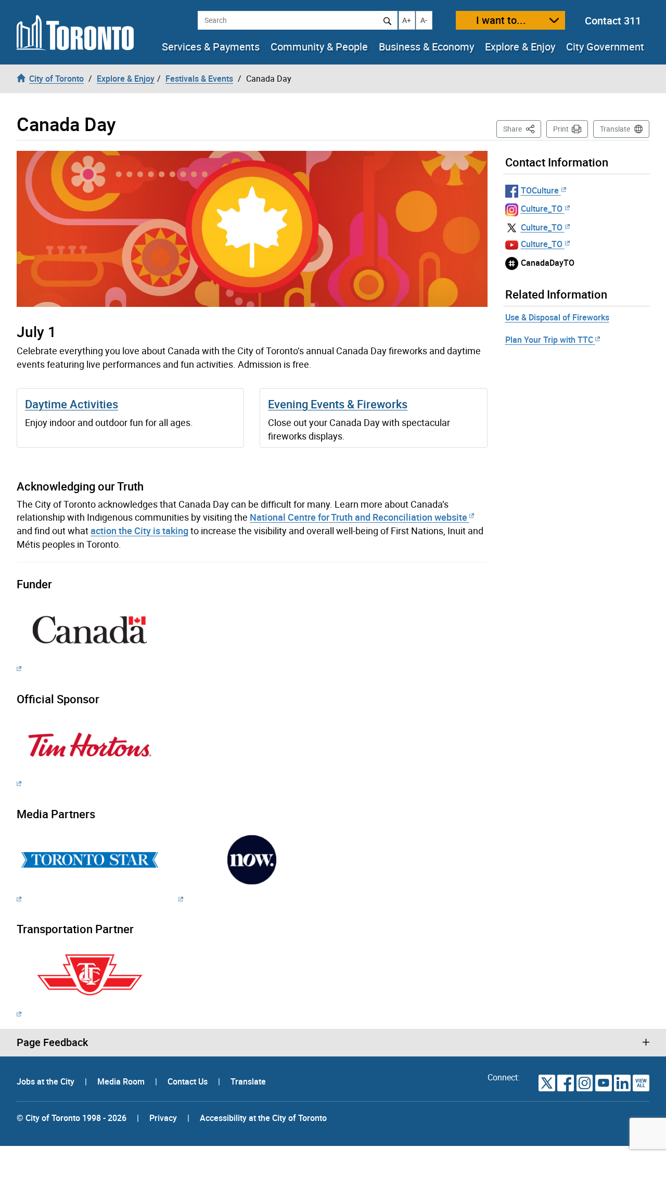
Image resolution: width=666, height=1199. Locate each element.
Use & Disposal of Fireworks (557, 317)
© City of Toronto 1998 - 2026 (71, 1118)
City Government (605, 47)
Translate (615, 129)
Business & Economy (426, 47)
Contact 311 (613, 21)
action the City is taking (139, 530)
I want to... (501, 20)
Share (522, 128)
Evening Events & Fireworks (337, 403)
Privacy (163, 1118)
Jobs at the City (46, 1081)
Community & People (319, 47)
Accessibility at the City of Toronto (263, 1118)
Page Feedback (52, 1042)
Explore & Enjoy (520, 47)
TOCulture (540, 190)
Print (561, 129)
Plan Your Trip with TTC (549, 339)
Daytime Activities (71, 403)
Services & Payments (211, 47)
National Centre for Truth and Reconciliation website (358, 517)
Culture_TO (541, 208)
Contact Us (189, 1081)
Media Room (122, 1081)
